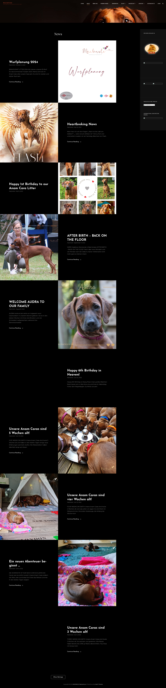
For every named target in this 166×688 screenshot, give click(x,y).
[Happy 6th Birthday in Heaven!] (29, 378)
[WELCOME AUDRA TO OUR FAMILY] (87, 314)
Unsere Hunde (104, 3)
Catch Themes (99, 684)
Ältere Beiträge (58, 677)
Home (82, 3)
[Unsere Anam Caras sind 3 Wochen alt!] (29, 639)
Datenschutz (151, 3)
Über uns (95, 3)
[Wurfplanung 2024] (87, 71)
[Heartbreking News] (29, 133)
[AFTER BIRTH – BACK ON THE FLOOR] (29, 247)
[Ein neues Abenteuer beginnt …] (87, 573)
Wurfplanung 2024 (23, 62)
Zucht (123, 3)
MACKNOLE (7, 3)
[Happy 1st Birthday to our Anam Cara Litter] (87, 188)
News (88, 3)
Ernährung (115, 3)
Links (159, 3)
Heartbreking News (82, 124)
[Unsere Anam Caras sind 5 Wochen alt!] (87, 440)
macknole (12, 65)
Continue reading (16, 82)
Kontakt (141, 3)
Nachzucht (132, 3)
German (148, 104)
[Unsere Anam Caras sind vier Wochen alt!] (29, 507)
